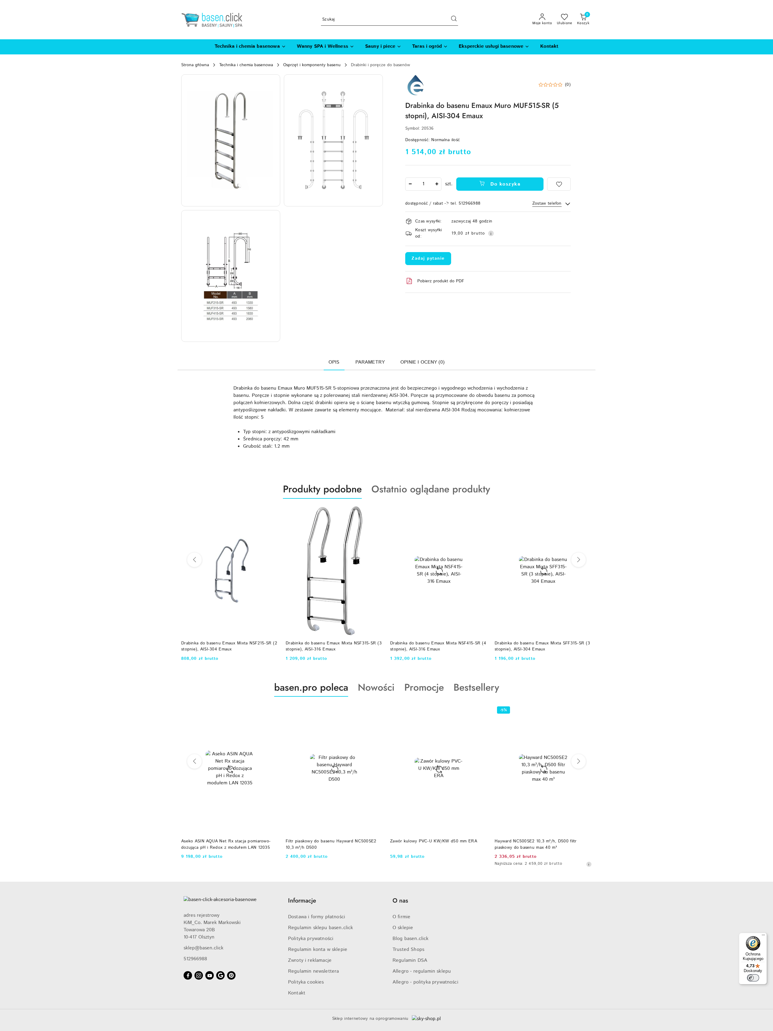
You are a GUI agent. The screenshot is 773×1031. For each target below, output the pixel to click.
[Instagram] (198, 975)
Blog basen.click (411, 938)
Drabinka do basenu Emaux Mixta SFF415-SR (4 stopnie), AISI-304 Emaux (542, 646)
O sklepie (403, 927)
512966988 (195, 958)
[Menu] (763, 936)
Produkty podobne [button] (322, 489)
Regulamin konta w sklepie (317, 949)
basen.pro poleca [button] (311, 687)
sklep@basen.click (203, 948)
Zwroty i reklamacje (310, 960)
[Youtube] (209, 975)
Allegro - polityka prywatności (425, 982)
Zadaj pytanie (428, 258)
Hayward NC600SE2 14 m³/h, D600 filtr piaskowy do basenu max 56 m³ (534, 844)
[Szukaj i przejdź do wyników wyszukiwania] (454, 19)
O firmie (401, 916)
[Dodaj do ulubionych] (559, 184)
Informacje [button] (302, 900)
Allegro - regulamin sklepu (422, 971)
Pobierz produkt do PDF (440, 281)
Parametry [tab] (370, 362)
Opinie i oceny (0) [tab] (422, 362)
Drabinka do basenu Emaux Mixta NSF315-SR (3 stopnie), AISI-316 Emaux (229, 646)
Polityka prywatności (310, 938)
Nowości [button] (376, 687)
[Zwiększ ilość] (436, 184)
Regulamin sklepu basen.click (320, 927)
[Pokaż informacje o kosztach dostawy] (491, 233)
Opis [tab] (334, 362)
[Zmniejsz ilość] (410, 184)
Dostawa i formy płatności (316, 916)
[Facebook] (188, 975)
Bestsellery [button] (476, 687)
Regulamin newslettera (313, 971)
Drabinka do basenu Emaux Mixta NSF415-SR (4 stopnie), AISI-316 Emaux (334, 646)
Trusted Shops (408, 949)
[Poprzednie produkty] (194, 560)
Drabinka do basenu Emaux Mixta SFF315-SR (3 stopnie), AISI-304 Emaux (438, 646)
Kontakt (296, 993)
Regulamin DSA (410, 960)
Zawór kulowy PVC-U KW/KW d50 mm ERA (329, 841)
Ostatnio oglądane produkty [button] (430, 489)
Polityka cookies (306, 982)
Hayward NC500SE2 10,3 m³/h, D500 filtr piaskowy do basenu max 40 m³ (431, 844)
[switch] (753, 977)
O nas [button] (400, 900)
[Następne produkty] (578, 560)
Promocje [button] (424, 687)
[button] (230, 140)
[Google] (220, 975)
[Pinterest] (231, 975)
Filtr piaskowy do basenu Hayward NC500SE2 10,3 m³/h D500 (226, 844)
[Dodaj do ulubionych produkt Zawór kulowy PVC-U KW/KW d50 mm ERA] (375, 710)
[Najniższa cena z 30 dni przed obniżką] (484, 864)
